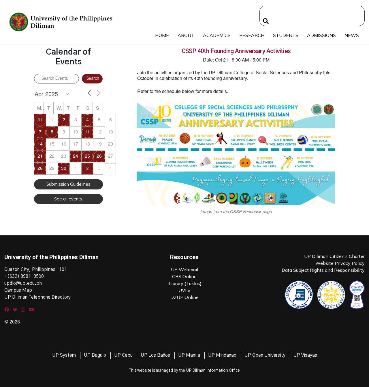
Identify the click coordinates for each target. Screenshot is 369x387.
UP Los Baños (155, 355)
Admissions (321, 35)
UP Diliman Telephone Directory (37, 297)
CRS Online (184, 276)
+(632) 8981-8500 (24, 276)
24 (75, 155)
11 (87, 131)
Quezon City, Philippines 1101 (35, 269)
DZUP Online (184, 297)
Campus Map (18, 290)
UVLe (184, 290)
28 (40, 168)
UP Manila (189, 355)
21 (40, 155)
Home (162, 35)
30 (63, 168)
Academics (217, 35)
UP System (64, 355)
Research (251, 35)
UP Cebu (123, 355)
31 (40, 119)
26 (99, 155)
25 (87, 155)
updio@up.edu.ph (23, 283)
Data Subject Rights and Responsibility (323, 270)
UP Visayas (305, 355)
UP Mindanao (222, 355)
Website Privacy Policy (340, 263)
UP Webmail (184, 269)
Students (285, 35)
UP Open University (264, 355)
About (186, 35)
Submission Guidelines (68, 184)
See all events (68, 199)
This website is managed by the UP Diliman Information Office (184, 371)
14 (40, 143)
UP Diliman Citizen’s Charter (334, 256)
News (351, 35)
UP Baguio (95, 355)
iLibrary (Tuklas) (184, 283)
